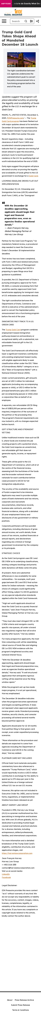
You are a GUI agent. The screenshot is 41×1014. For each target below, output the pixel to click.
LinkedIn (6, 874)
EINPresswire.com (15, 118)
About (9, 1000)
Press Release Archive (24, 1000)
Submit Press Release (20, 1005)
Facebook (6, 877)
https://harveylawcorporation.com (17, 853)
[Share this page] (37, 21)
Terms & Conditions (20, 1010)
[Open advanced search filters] (31, 21)
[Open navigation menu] (4, 21)
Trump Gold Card (13, 330)
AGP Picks (6, 4)
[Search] (26, 21)
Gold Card (33, 176)
